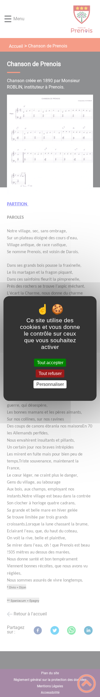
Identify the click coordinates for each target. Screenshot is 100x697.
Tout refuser (50, 373)
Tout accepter (50, 362)
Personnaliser (50, 384)
